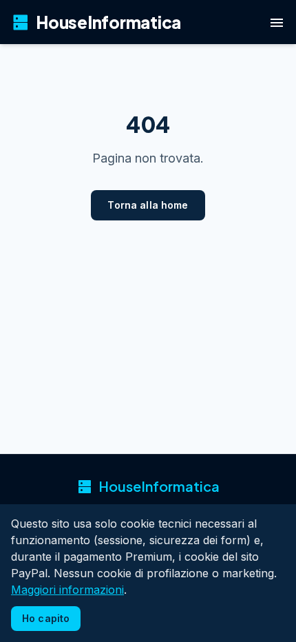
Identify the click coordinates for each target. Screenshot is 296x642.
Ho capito (46, 618)
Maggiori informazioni (67, 590)
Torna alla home (147, 205)
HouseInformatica (96, 22)
